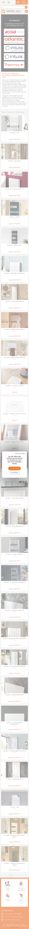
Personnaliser (14, 472)
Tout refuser (12, 453)
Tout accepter (15, 468)
